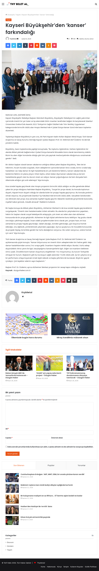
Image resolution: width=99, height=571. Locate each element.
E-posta (9, 438)
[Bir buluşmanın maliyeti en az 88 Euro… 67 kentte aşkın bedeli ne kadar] (12, 499)
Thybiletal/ (41, 563)
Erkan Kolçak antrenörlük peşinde (35, 517)
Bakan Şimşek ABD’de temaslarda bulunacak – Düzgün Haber (17, 375)
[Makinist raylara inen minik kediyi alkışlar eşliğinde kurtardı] (12, 488)
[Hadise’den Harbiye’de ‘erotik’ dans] (12, 509)
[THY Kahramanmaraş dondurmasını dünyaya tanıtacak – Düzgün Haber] (80, 363)
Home (43, 567)
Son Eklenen (19, 465)
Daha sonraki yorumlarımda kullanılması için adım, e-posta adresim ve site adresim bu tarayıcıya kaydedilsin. (50, 447)
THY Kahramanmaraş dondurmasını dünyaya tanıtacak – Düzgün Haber (78, 375)
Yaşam (18, 15)
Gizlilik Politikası (91, 567)
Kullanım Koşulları (76, 567)
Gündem (10, 546)
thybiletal (13, 39)
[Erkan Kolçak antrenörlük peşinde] (12, 520)
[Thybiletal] (17, 4)
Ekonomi (10, 542)
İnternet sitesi (57, 438)
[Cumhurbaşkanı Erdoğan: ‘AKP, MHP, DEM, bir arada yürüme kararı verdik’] (12, 477)
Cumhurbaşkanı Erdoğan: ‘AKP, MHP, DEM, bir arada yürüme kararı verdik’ (53, 474)
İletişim (66, 567)
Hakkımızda (51, 567)
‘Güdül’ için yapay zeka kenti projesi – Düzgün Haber (48, 374)
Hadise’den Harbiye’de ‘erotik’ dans (36, 506)
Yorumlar (81, 465)
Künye (59, 567)
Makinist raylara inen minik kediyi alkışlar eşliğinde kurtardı (47, 485)
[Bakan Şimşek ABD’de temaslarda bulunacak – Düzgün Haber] (19, 363)
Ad (7, 429)
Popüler (51, 465)
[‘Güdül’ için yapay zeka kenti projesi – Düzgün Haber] (49, 363)
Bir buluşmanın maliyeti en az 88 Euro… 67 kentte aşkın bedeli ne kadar (51, 496)
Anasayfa (10, 15)
